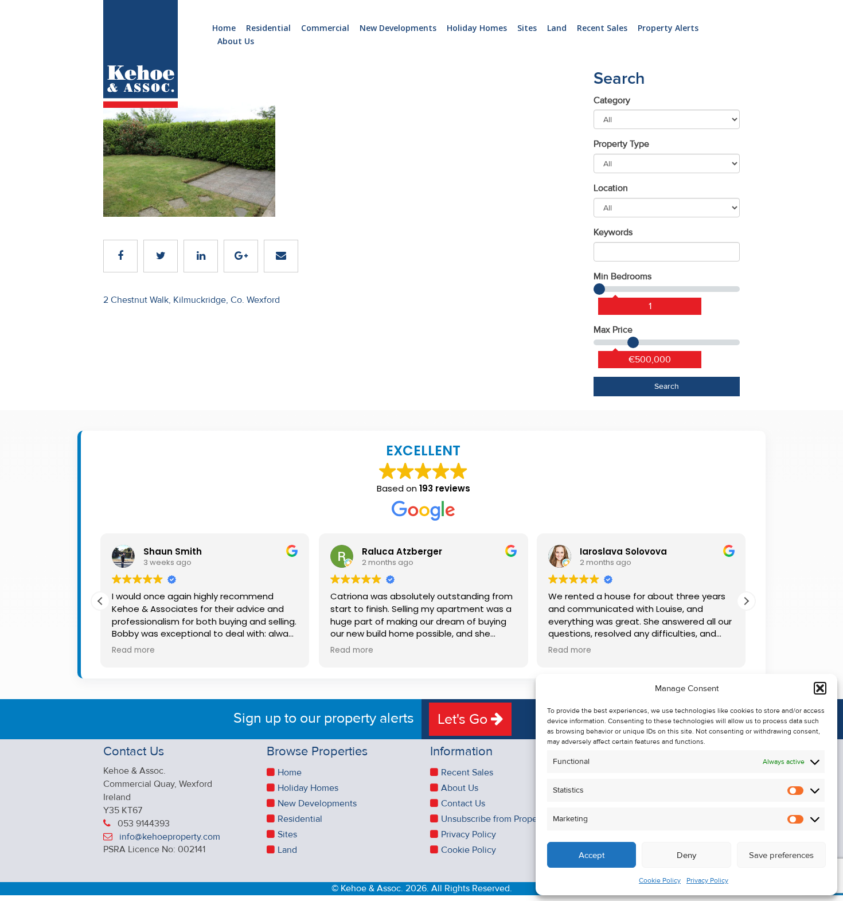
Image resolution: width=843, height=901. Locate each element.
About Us (235, 41)
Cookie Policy (660, 880)
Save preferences (781, 855)
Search (666, 386)
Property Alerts (668, 28)
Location (611, 188)
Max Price (613, 330)
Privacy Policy (707, 880)
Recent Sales (602, 28)
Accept (591, 855)
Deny (686, 855)
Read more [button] (133, 650)
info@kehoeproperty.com (169, 837)
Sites (527, 28)
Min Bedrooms (622, 276)
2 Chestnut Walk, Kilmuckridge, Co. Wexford (191, 300)
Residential (268, 28)
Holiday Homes (477, 28)
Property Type (621, 144)
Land (557, 28)
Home (224, 28)
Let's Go (464, 719)
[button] (820, 688)
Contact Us (463, 803)
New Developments (398, 28)
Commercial (325, 28)
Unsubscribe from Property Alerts (507, 819)
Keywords (613, 232)
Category (612, 100)
